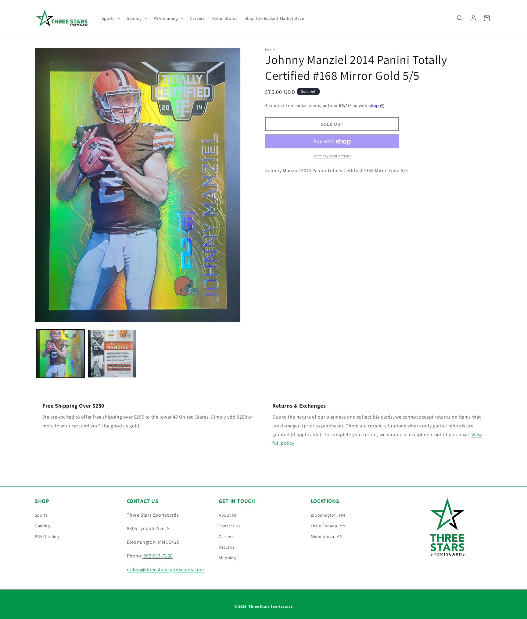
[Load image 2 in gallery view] (112, 354)
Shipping (227, 558)
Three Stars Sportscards (270, 606)
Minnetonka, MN (326, 536)
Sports (41, 515)
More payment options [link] (332, 156)
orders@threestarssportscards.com (165, 569)
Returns (226, 547)
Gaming (42, 526)
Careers (226, 536)
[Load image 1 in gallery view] (60, 354)
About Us (228, 515)
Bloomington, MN (328, 515)
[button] (110, 18)
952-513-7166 (157, 556)
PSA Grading (47, 536)
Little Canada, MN (328, 526)
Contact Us (229, 526)
